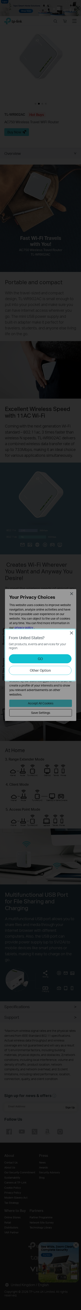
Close (71, 633)
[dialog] (40, 655)
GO (40, 658)
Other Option (40, 670)
